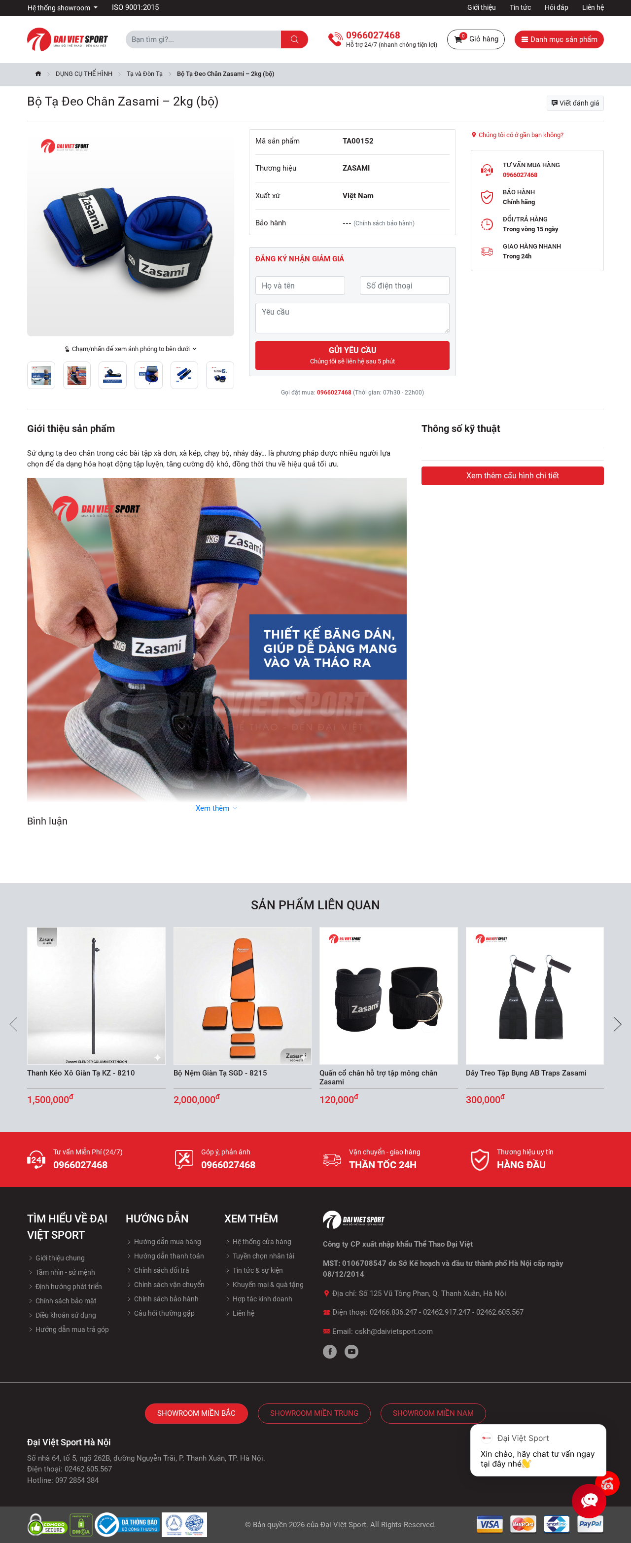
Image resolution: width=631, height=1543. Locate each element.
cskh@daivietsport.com (394, 1331)
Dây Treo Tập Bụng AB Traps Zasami (526, 1073)
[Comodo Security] (48, 1524)
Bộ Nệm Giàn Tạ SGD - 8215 (220, 1073)
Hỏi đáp (556, 7)
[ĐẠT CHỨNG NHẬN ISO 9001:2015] (185, 1524)
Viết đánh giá (578, 103)
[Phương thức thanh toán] (540, 1524)
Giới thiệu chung (59, 1258)
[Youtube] (351, 1352)
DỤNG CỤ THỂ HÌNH (84, 73)
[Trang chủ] (38, 74)
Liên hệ (593, 7)
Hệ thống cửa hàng (261, 1242)
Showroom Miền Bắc (196, 1413)
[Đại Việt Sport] (67, 39)
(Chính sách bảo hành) (384, 223)
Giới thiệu (481, 7)
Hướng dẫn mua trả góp (71, 1329)
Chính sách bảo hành (166, 1299)
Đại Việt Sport (343, 1524)
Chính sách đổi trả (161, 1270)
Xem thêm (213, 808)
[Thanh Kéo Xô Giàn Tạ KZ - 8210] (96, 996)
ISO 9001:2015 (135, 7)
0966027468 (334, 392)
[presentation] (13, 1024)
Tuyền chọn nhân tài (262, 1256)
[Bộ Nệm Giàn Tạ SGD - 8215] (243, 996)
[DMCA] (82, 1524)
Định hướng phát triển (68, 1287)
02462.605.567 (500, 1312)
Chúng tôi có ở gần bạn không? (520, 135)
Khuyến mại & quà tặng (267, 1285)
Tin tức (520, 7)
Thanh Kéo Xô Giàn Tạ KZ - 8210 (81, 1073)
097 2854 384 (77, 1480)
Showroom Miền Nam (433, 1413)
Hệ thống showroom (60, 8)
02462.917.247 (446, 1312)
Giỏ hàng (480, 38)
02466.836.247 (393, 1312)
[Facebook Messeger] (607, 1483)
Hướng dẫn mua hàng (167, 1242)
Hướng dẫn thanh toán (168, 1256)
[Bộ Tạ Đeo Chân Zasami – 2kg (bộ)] (130, 232)
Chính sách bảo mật (65, 1301)
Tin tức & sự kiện (257, 1270)
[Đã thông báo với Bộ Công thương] (128, 1524)
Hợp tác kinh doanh (261, 1299)
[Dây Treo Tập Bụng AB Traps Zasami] (535, 996)
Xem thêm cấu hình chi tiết (512, 475)
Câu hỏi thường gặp (164, 1313)
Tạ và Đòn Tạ (145, 73)
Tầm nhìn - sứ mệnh (64, 1272)
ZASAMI (356, 168)
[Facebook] (330, 1352)
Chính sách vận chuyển (169, 1285)
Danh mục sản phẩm (562, 39)
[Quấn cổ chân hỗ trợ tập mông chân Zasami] (388, 996)
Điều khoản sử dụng (65, 1315)
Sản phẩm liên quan (315, 905)
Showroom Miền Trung (314, 1413)
